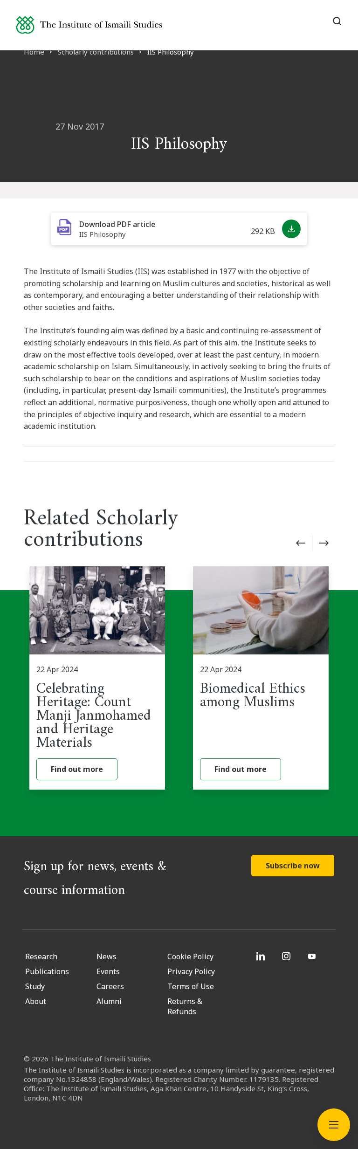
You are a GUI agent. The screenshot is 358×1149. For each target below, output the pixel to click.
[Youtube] (313, 956)
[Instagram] (287, 956)
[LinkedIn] (262, 956)
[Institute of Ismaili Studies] (89, 25)
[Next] (324, 543)
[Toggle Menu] (333, 1124)
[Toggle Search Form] (337, 21)
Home (34, 51)
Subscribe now (293, 865)
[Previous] (300, 543)
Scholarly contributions (96, 51)
